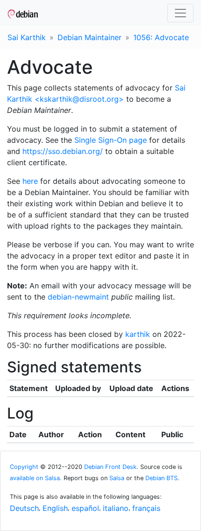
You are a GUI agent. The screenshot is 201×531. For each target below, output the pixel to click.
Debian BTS (161, 478)
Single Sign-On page (110, 140)
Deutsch (24, 508)
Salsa (116, 478)
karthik (137, 334)
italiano (116, 508)
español (85, 508)
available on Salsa (35, 478)
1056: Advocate (161, 37)
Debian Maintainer (89, 37)
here (30, 181)
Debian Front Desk (110, 466)
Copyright (24, 466)
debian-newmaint (78, 296)
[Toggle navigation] (180, 13)
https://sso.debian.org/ (62, 151)
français (146, 508)
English (55, 508)
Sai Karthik (26, 37)
